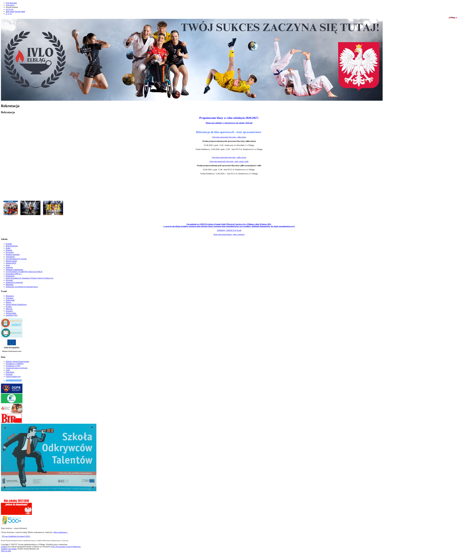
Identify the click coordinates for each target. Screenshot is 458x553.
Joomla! (4, 547)
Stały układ (10, 11)
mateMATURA (12, 315)
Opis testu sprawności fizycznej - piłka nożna (229, 137)
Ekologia (9, 374)
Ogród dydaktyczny (13, 377)
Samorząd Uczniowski (14, 282)
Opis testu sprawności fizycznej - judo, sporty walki (229, 161)
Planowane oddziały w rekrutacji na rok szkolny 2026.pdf (229, 123)
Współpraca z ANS (13, 366)
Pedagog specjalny (13, 254)
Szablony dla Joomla (9, 549)
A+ (11, 14)
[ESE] (11, 352)
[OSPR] (11, 392)
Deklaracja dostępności (14, 270)
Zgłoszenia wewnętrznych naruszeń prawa (22, 287)
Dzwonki (9, 280)
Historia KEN (11, 263)
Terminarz (9, 298)
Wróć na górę (6, 551)
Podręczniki (10, 300)
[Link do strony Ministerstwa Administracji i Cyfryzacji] (1, 536)
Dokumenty (10, 276)
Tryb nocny (10, 5)
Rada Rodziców (12, 246)
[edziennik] (11, 337)
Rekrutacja (10, 296)
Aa (7, 9)
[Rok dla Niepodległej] (16, 514)
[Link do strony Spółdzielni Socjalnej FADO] (16, 536)
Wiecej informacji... (60, 532)
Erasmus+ (9, 311)
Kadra (8, 248)
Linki (8, 370)
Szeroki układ (20, 11)
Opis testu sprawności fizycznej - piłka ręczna (229, 157)
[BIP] (11, 423)
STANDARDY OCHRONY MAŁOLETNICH (24, 272)
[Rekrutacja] (10, 207)
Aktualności (10, 257)
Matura (8, 302)
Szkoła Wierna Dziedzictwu (16, 304)
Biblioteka (9, 285)
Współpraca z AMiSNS (14, 364)
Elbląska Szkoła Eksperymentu (17, 361)
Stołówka (9, 267)
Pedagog (9, 250)
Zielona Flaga (11, 313)
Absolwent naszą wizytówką (16, 368)
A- (7, 14)
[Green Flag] (11, 403)
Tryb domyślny (11, 3)
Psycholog (10, 252)
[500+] (11, 524)
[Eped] (11, 413)
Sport (8, 265)
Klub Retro (10, 372)
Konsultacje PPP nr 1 (14, 274)
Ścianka (9, 307)
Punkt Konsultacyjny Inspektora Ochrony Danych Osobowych (29, 278)
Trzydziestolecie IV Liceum (16, 259)
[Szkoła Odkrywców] (48, 491)
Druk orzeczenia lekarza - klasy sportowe (229, 234)
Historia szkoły (11, 261)
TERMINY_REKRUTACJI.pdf (229, 230)
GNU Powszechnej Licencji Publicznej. (66, 547)
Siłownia (9, 309)
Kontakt (9, 244)
